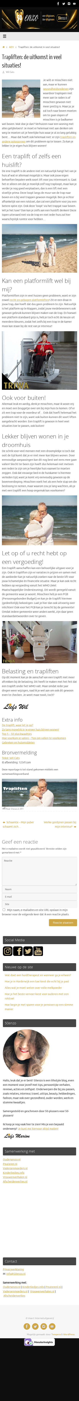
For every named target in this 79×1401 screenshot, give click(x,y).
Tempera (56, 1334)
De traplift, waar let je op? (17, 725)
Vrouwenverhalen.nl (15, 1177)
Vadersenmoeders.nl (15, 1168)
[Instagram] (69, 3)
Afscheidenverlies (14, 1295)
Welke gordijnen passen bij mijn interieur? (60, 824)
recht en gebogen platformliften (29, 300)
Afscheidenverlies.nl (15, 1181)
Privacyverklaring (13, 1269)
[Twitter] (63, 3)
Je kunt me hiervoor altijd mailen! (38, 1128)
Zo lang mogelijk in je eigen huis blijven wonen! (30, 729)
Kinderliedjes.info (13, 1172)
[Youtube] (74, 3)
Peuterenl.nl (53, 1287)
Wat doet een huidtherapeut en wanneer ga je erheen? (38, 975)
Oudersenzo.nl (12, 1159)
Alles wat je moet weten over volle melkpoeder (33, 987)
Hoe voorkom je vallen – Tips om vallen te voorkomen (34, 738)
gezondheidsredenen (56, 89)
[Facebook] (58, 3)
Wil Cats (10, 72)
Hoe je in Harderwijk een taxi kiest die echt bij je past (37, 981)
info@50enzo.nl (16, 1274)
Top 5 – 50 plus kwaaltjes (17, 734)
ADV (11, 47)
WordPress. (69, 1334)
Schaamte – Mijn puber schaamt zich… (18, 824)
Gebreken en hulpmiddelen (18, 742)
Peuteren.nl (10, 1164)
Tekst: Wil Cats (11, 758)
